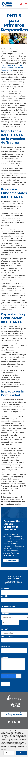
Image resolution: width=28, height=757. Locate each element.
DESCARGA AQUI (11, 560)
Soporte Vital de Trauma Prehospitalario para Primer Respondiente (12, 67)
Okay (21, 753)
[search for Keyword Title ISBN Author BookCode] (22, 4)
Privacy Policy (13, 746)
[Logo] (7, 4)
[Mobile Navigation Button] (26, 4)
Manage (8, 753)
